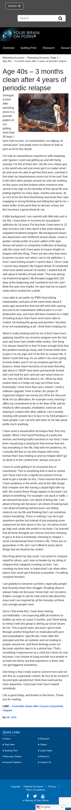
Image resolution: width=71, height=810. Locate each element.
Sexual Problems (13, 762)
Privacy (52, 786)
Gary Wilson (42, 800)
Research (49, 47)
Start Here (9, 744)
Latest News (46, 750)
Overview (8, 47)
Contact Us (45, 762)
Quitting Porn (29, 47)
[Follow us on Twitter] (35, 796)
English (46, 807)
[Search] (60, 18)
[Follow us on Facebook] (28, 796)
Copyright (15, 786)
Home (7, 738)
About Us (44, 756)
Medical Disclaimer (33, 786)
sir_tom (11, 717)
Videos (43, 744)
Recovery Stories (13, 756)
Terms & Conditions (35, 790)
